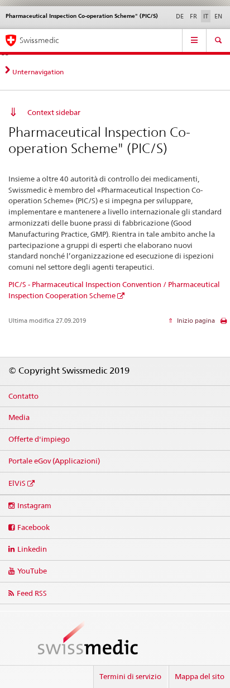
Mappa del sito (199, 676)
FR (193, 16)
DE (180, 16)
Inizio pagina (195, 320)
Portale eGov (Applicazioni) (54, 460)
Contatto (23, 395)
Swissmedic (39, 40)
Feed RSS (32, 593)
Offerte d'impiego (39, 438)
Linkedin (32, 548)
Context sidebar (53, 112)
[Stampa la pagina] (224, 324)
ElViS (17, 483)
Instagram (34, 505)
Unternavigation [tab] (38, 72)
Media (19, 417)
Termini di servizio (130, 676)
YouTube (32, 570)
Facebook (33, 527)
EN (218, 16)
